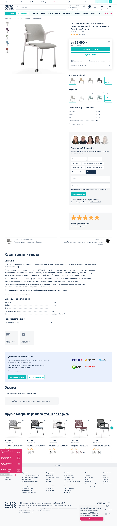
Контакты (24, 2)
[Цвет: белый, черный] (81, 81)
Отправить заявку (78, 194)
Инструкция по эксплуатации (25, 342)
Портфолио (88, 479)
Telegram (84, 9)
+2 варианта (108, 81)
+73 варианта (108, 99)
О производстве (107, 484)
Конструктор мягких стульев (30, 477)
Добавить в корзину (90, 49)
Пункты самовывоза (36, 377)
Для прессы (67, 490)
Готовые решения (69, 488)
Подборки (8, 479)
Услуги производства (70, 484)
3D (110, 2)
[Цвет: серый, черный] (99, 81)
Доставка (35, 2)
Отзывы (87, 475)
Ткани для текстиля (27, 488)
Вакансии (105, 481)
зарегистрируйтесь (28, 401)
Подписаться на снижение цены (99, 61)
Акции (107, 14)
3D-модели (67, 492)
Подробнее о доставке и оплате (18, 371)
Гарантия (48, 481)
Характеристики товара (10, 342)
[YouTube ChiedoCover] (106, 513)
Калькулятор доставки (52, 477)
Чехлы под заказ (26, 486)
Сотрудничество (68, 475)
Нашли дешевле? (78, 61)
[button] (17, 7)
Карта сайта (49, 488)
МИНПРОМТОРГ (68, 479)
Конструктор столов (27, 479)
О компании (12, 2)
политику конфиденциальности (99, 189)
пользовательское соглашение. (68, 508)
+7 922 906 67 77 (73, 6)
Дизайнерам (101, 2)
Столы (43, 14)
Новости (105, 479)
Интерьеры (88, 481)
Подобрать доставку (17, 377)
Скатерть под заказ (27, 484)
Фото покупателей (90, 484)
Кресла (85, 14)
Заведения (23, 14)
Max (89, 9)
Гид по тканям (50, 490)
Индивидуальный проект (29, 492)
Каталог (11, 14)
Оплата (48, 479)
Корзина (109, 9)
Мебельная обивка (27, 490)
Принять (92, 519)
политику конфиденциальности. (89, 515)
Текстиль (77, 14)
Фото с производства (91, 486)
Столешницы (67, 14)
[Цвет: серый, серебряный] (90, 81)
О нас (104, 475)
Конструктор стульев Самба (30, 481)
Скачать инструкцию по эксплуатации (18, 294)
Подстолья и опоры (54, 14)
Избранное (102, 9)
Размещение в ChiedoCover (72, 481)
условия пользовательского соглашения (89, 512)
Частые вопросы (50, 484)
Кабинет (95, 9)
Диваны (93, 14)
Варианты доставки (79, 65)
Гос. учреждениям (69, 477)
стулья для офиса (56, 414)
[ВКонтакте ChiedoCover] (110, 513)
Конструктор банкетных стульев (31, 475)
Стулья (35, 14)
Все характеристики (76, 124)
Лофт (100, 14)
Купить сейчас (90, 55)
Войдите (15, 401)
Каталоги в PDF (50, 486)
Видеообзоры (89, 477)
